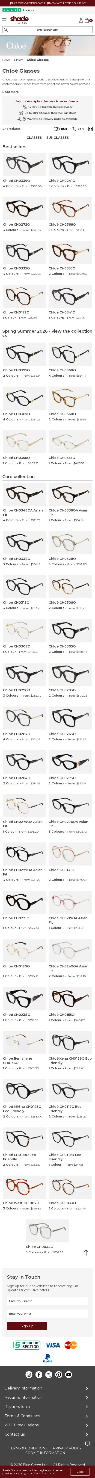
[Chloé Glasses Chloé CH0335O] (24, 252)
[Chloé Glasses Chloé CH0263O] (70, 718)
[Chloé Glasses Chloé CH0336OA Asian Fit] (70, 494)
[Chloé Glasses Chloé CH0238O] (24, 998)
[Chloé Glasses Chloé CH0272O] (24, 208)
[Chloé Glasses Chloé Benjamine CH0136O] (24, 1042)
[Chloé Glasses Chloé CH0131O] (70, 854)
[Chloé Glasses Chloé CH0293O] (70, 674)
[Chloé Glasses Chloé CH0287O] (24, 718)
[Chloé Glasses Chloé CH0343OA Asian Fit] (24, 494)
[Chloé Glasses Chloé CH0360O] (70, 398)
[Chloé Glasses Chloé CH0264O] (24, 761)
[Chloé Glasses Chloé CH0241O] (70, 164)
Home (6, 60)
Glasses (18, 60)
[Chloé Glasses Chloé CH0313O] (24, 586)
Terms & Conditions (22, 1416)
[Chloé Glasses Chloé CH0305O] (70, 630)
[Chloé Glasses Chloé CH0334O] (24, 542)
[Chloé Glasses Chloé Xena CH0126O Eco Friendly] (70, 1042)
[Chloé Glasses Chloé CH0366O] (70, 208)
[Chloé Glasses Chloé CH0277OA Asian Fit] (24, 854)
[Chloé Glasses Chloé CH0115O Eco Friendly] (70, 1138)
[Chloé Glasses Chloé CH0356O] (24, 441)
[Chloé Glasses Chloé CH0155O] (70, 998)
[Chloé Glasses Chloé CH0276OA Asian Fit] (70, 805)
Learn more (49, 1473)
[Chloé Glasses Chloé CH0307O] (24, 630)
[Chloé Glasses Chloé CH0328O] (70, 542)
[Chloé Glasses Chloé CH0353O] (70, 252)
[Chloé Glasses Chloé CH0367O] (24, 398)
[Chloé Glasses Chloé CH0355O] (70, 441)
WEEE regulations (22, 1425)
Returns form (17, 1406)
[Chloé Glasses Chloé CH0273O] (70, 761)
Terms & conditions (28, 1448)
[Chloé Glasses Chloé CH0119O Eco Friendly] (24, 1138)
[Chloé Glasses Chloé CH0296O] (24, 674)
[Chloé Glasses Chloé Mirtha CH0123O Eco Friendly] (24, 1090)
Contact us (15, 1434)
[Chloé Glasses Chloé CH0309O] (70, 586)
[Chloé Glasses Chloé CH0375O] (24, 354)
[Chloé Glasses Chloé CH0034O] (47, 1230)
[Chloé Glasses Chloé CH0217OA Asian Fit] (70, 902)
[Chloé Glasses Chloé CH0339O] (24, 164)
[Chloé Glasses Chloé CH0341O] (70, 296)
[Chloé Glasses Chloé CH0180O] (24, 950)
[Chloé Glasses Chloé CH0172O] (24, 296)
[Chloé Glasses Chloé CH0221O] (24, 902)
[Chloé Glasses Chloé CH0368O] (70, 354)
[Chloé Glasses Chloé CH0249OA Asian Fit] (70, 950)
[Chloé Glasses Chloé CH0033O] (70, 1187)
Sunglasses (57, 138)
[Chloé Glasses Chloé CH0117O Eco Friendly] (70, 1090)
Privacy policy (67, 1448)
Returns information (23, 1397)
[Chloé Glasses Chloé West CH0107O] (24, 1187)
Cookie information (45, 1453)
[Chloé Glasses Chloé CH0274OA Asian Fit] (24, 805)
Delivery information (23, 1388)
